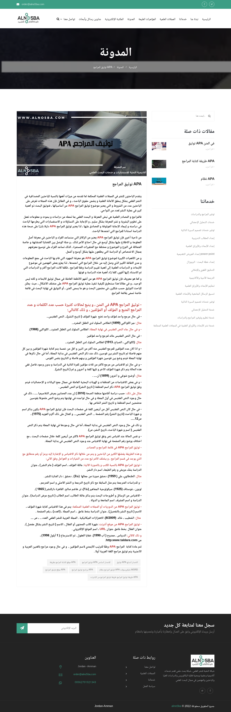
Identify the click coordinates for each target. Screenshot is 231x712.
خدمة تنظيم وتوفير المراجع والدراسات (195, 318)
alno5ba (176, 706)
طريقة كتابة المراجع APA (198, 161)
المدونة (131, 19)
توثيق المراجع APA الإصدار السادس (96, 562)
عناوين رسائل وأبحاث (90, 19)
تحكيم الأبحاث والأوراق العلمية (199, 286)
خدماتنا (183, 19)
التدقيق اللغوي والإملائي (202, 270)
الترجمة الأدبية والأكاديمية (201, 278)
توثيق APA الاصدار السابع (127, 562)
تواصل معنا (69, 19)
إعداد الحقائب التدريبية (203, 238)
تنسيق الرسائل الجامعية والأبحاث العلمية (195, 294)
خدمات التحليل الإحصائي (202, 222)
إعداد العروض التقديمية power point (195, 254)
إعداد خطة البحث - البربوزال (200, 262)
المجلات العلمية (167, 19)
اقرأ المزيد (209, 149)
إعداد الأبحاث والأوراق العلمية (200, 246)
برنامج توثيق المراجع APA (82, 570)
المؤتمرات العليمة (147, 19)
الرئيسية (206, 19)
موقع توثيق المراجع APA (55, 570)
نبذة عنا (194, 19)
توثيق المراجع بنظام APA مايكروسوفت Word (118, 570)
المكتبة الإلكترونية (114, 19)
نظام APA (207, 179)
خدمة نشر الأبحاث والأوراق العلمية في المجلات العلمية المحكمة (183, 326)
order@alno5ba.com (33, 4)
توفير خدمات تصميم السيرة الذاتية (197, 230)
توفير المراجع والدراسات (202, 214)
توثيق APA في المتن (201, 144)
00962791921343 (85, 682)
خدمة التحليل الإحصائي (202, 310)
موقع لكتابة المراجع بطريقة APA (63, 562)
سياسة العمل (149, 686)
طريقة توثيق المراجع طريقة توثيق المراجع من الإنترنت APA (114, 577)
